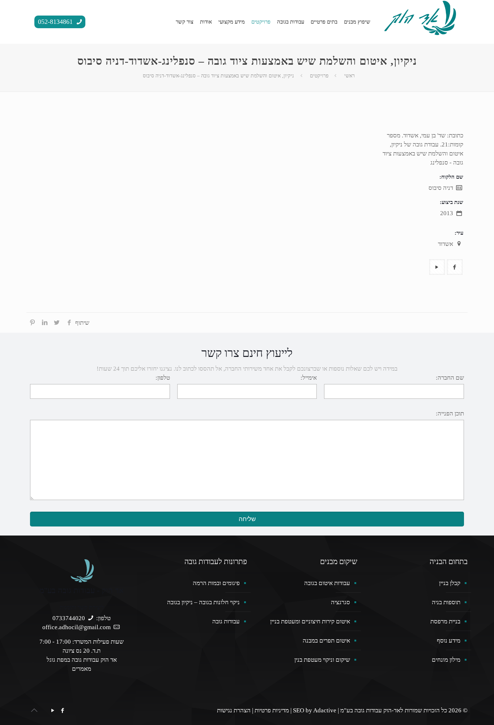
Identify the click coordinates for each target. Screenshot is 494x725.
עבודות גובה (226, 621)
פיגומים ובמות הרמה (216, 583)
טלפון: (163, 377)
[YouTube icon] (52, 710)
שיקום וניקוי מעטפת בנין (322, 659)
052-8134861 (56, 21)
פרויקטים (319, 75)
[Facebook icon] (62, 710)
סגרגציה (340, 602)
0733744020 (68, 618)
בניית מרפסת (445, 621)
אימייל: (309, 377)
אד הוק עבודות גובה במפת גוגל (82, 659)
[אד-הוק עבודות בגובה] (420, 17)
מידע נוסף (448, 640)
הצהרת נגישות (234, 710)
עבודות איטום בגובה (327, 583)
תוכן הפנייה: (450, 413)
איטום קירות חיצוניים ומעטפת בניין (310, 621)
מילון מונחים (446, 659)
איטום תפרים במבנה (326, 640)
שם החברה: (450, 377)
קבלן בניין (449, 583)
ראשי (349, 75)
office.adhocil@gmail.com (76, 627)
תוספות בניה (446, 602)
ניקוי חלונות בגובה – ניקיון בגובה (203, 602)
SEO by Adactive (314, 710)
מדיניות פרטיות (272, 710)
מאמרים (81, 668)
